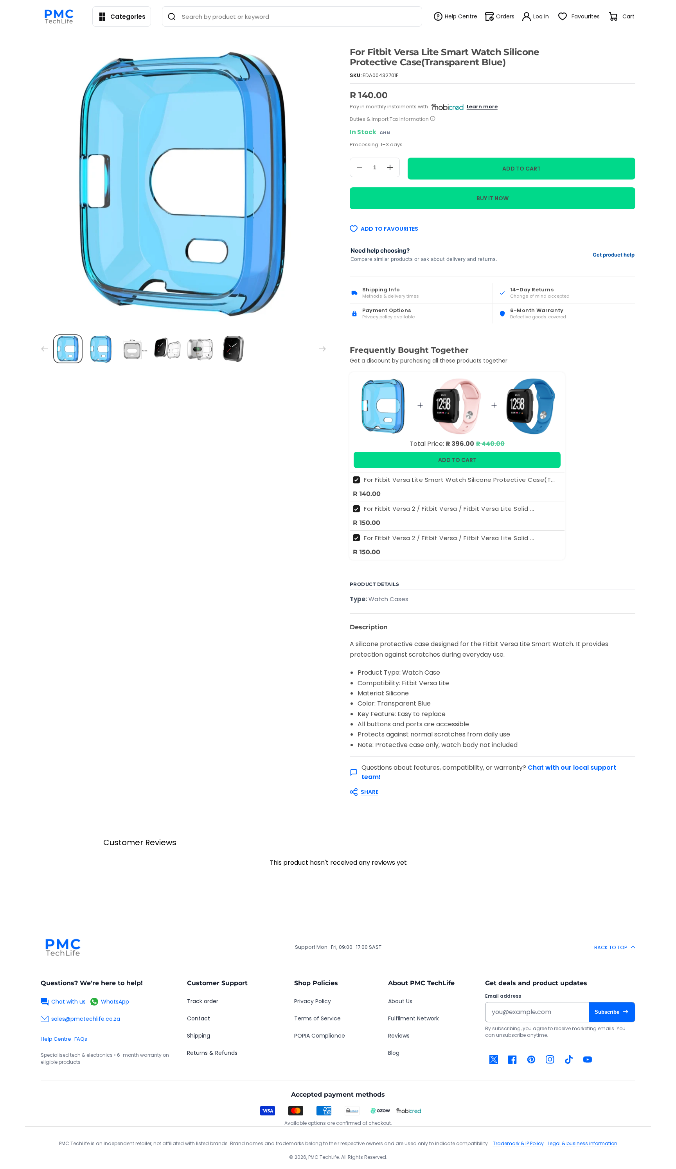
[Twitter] (493, 1059)
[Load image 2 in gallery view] (101, 349)
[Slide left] (44, 348)
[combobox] (292, 16)
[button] (488, 792)
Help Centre (56, 1039)
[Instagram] (550, 1059)
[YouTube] (587, 1059)
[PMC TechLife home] (62, 947)
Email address (503, 996)
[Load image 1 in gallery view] (68, 349)
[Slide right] (322, 348)
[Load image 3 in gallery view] (134, 349)
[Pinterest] (531, 1059)
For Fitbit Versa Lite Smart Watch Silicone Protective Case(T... (459, 480)
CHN (384, 133)
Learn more (482, 106)
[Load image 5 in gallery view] (200, 349)
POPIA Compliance (319, 1036)
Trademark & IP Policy (518, 1143)
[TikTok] (568, 1059)
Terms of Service (317, 1018)
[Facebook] (512, 1059)
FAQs (80, 1039)
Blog (393, 1053)
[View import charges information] (432, 119)
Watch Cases (388, 599)
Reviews (399, 1036)
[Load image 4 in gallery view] (167, 349)
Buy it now (492, 198)
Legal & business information (582, 1143)
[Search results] (171, 16)
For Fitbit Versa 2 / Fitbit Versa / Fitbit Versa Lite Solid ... (449, 509)
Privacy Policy (312, 1001)
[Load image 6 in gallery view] (233, 349)
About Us (400, 1001)
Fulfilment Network (413, 1018)
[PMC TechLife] (61, 16)
